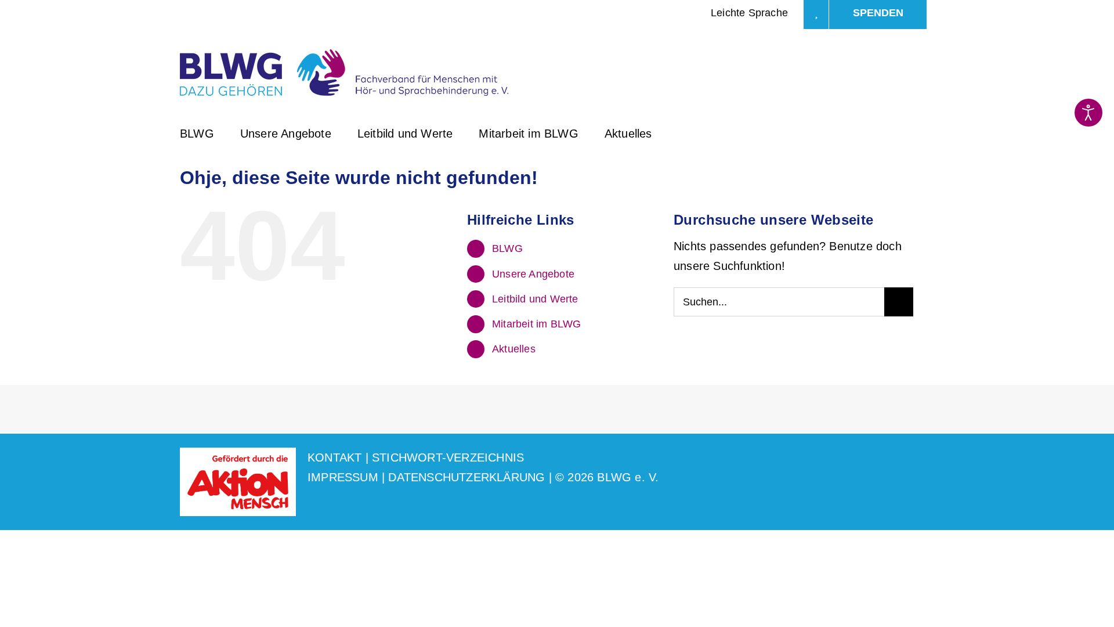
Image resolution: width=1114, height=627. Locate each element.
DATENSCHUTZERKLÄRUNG (466, 477)
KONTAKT (334, 457)
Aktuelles (514, 349)
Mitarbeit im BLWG (536, 324)
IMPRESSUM (343, 477)
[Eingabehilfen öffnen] (1088, 113)
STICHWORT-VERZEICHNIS (448, 457)
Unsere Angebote (533, 274)
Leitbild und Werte (535, 299)
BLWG (507, 248)
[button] (683, 132)
